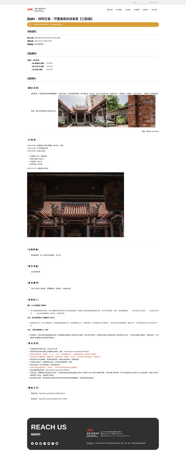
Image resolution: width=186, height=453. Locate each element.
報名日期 (30, 38)
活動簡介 (31, 78)
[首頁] (36, 10)
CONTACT (155, 2)
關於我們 (110, 9)
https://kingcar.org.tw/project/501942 (76, 351)
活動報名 (145, 9)
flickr (44, 443)
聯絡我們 (56, 443)
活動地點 (30, 44)
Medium (48, 443)
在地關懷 (137, 9)
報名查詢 (154, 9)
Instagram (40, 443)
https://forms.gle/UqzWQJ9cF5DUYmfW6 (53, 399)
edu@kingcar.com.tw (109, 436)
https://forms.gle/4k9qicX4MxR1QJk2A (52, 393)
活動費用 (31, 53)
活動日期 (30, 41)
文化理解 (128, 9)
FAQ (52, 443)
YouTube (36, 443)
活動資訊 (31, 31)
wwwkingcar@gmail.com (122, 436)
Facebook (32, 443)
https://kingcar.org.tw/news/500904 (57, 370)
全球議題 (119, 9)
